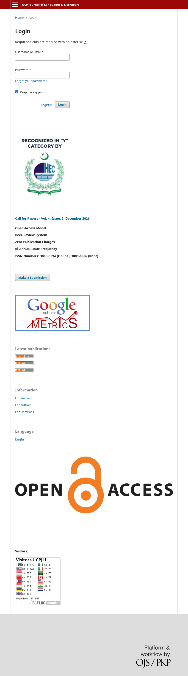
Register (46, 105)
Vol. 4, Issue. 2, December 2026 (65, 218)
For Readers (23, 398)
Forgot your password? (31, 81)
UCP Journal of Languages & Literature (51, 5)
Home (19, 17)
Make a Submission (32, 277)
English (21, 439)
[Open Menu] (15, 4)
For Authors (23, 405)
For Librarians (24, 412)
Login (62, 104)
